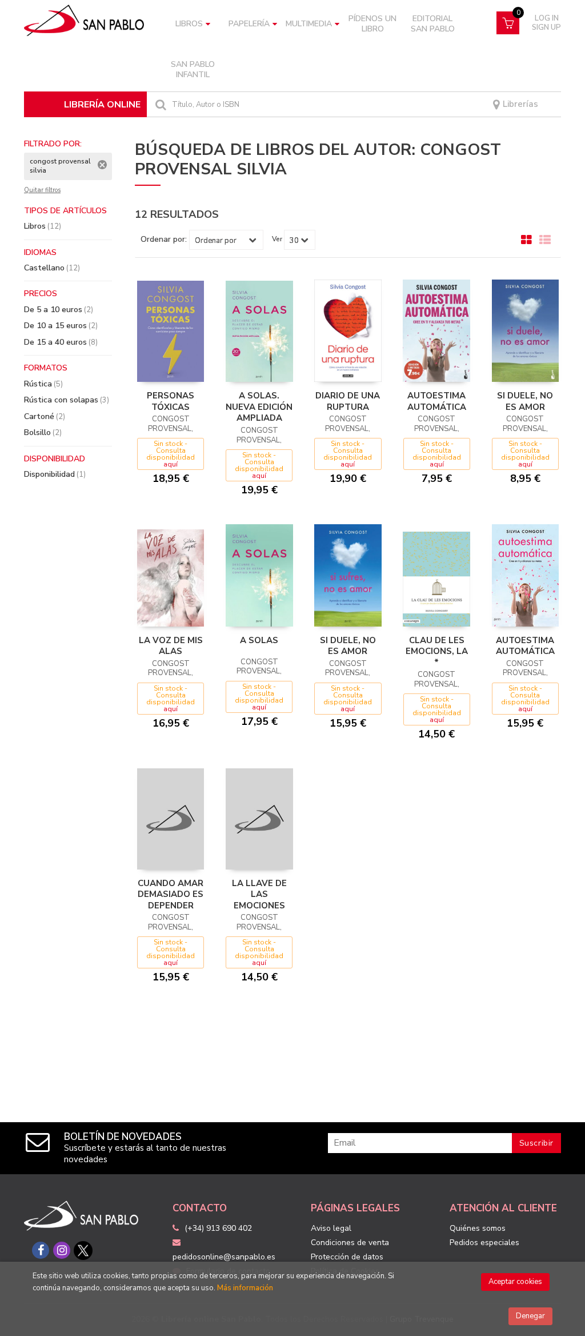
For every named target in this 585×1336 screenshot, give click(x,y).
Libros (189, 23)
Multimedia (309, 23)
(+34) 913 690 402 (218, 1228)
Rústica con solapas (66, 399)
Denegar (530, 1316)
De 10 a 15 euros (61, 325)
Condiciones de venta (350, 1242)
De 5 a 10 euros (58, 309)
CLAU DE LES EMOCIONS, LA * (437, 651)
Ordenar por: (164, 240)
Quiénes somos (478, 1228)
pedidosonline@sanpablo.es (224, 1256)
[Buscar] (159, 104)
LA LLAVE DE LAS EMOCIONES (259, 894)
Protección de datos (347, 1256)
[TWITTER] (82, 1250)
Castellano (52, 267)
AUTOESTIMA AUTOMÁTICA (436, 401)
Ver (277, 239)
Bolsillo (43, 432)
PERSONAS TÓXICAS (170, 401)
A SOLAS (259, 640)
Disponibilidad (55, 474)
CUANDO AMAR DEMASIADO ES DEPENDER (170, 894)
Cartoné (44, 416)
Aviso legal (331, 1228)
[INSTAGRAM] (61, 1250)
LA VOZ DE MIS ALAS (171, 646)
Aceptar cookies (515, 1282)
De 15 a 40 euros (61, 342)
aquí (170, 464)
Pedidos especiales (484, 1242)
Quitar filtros (42, 190)
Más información (245, 1288)
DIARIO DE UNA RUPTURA (347, 401)
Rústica (43, 383)
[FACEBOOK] (40, 1250)
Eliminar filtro (102, 164)
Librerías (519, 104)
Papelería (249, 23)
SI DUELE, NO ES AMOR (525, 401)
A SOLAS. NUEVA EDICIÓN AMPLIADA (259, 407)
